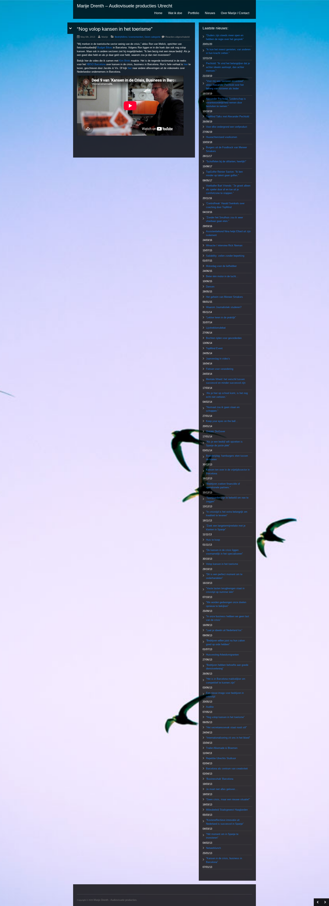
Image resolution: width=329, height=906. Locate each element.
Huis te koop (213, 539)
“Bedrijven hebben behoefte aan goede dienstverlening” (227, 666)
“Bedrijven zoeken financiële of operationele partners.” (223, 485)
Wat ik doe (175, 13)
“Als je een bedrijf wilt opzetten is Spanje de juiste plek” (224, 443)
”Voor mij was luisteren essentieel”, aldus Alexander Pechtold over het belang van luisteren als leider (225, 85)
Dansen (210, 286)
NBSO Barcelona (96, 64)
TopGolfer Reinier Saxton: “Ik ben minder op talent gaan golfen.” (224, 173)
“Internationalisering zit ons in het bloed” (228, 737)
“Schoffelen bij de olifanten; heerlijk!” (226, 161)
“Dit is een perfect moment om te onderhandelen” (224, 576)
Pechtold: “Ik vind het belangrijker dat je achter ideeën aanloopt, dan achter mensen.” (228, 67)
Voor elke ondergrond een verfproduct (226, 126)
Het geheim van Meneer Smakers (224, 296)
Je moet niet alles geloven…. (222, 789)
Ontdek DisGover (215, 431)
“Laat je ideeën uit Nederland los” (224, 630)
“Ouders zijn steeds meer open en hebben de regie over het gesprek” (225, 37)
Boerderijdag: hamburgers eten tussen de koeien (227, 457)
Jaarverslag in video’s (218, 358)
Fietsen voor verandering (219, 368)
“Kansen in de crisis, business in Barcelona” (224, 860)
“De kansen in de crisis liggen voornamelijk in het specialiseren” (224, 552)
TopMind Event (214, 348)
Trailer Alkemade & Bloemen (221, 748)
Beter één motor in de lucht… (222, 276)
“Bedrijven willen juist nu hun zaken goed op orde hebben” (225, 642)
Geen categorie (153, 37)
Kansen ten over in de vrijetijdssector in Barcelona (228, 471)
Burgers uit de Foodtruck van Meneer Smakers (226, 149)
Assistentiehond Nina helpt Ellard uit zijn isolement (228, 233)
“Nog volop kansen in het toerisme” (225, 717)
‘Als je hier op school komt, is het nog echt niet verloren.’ (227, 395)
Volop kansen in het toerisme (222, 564)
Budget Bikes (104, 47)
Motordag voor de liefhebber (221, 266)
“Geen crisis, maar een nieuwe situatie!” (228, 799)
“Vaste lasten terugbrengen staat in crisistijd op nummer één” (225, 590)
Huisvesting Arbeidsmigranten (222, 654)
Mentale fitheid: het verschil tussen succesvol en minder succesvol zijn (225, 381)
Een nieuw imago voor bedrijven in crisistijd (225, 695)
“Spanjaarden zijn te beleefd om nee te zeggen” (227, 499)
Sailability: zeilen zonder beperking (225, 255)
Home (158, 13)
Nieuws (210, 13)
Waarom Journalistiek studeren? (223, 307)
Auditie (210, 706)
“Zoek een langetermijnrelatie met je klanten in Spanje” (225, 527)
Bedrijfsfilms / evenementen (129, 37)
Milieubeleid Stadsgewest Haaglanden (227, 809)
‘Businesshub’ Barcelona (219, 778)
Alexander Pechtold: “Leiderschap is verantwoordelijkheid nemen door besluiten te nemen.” (226, 102)
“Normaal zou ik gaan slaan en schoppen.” (223, 409)
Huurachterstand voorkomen (221, 137)
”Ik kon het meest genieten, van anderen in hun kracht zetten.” (228, 51)
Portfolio (193, 13)
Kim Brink (124, 60)
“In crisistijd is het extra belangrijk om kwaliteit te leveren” (226, 513)
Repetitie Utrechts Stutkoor (221, 758)
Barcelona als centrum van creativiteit (227, 768)
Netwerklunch (213, 848)
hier (186, 64)
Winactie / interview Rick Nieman (224, 245)
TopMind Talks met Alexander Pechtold (227, 116)
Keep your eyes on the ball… (222, 421)
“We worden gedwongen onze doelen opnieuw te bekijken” (226, 604)
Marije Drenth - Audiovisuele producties (115, 900)
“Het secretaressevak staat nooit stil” (226, 727)
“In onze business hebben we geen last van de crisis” (227, 618)
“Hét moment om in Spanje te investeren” (222, 836)
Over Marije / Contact (235, 13)
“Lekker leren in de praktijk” (221, 317)
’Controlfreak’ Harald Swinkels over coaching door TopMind (225, 205)
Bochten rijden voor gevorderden (224, 338)
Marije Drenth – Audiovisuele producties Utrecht (124, 5)
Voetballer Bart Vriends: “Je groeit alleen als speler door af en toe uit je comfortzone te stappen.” (228, 189)
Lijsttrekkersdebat (216, 327)
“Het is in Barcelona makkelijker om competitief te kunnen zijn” (225, 680)
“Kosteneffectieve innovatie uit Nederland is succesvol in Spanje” (225, 822)
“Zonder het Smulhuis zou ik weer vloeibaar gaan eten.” (224, 219)
